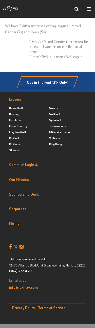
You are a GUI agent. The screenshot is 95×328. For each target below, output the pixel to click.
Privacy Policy (23, 307)
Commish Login (21, 164)
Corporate (17, 208)
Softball (54, 114)
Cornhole (15, 120)
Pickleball (15, 144)
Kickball (14, 138)
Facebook (11, 247)
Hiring (14, 223)
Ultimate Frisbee (59, 132)
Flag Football (17, 132)
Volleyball (55, 138)
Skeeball (14, 150)
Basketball (16, 108)
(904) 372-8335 (20, 271)
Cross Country (18, 126)
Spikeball (55, 120)
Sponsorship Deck (24, 194)
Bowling (14, 114)
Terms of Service (52, 307)
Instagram (22, 247)
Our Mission (19, 179)
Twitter (17, 247)
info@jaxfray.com (23, 287)
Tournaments (57, 126)
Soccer (53, 108)
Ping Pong (55, 144)
